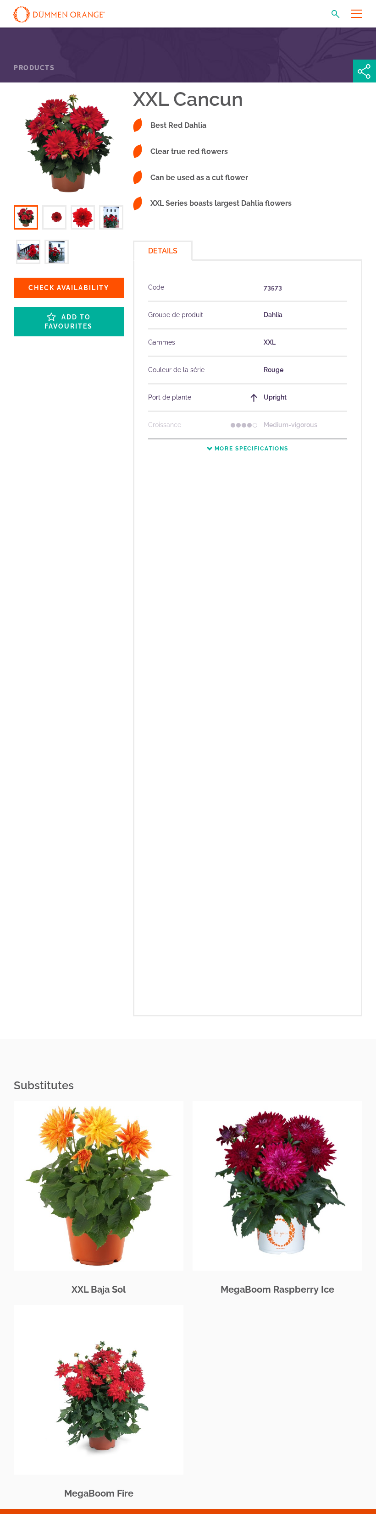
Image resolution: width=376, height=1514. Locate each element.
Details (162, 251)
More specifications (250, 448)
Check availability (68, 287)
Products (34, 67)
